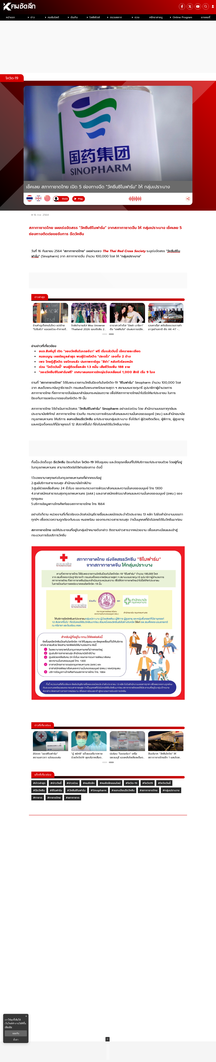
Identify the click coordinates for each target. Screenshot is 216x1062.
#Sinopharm (98, 790)
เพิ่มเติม (8, 1026)
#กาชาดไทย (54, 798)
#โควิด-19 (131, 783)
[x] (190, 6)
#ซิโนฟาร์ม (56, 790)
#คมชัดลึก (89, 783)
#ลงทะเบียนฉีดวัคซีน (123, 790)
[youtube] (198, 6)
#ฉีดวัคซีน (39, 790)
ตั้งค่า (16, 1039)
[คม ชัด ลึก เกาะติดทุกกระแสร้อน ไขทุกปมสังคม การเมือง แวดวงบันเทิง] (108, 7)
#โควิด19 (147, 783)
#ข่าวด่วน (72, 783)
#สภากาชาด (72, 798)
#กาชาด (37, 798)
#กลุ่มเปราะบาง (171, 790)
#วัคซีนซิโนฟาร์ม (76, 790)
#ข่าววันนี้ (56, 783)
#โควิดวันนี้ (164, 783)
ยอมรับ (15, 1033)
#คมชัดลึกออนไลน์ (110, 783)
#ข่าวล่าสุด (39, 783)
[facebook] (182, 6)
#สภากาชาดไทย (148, 790)
